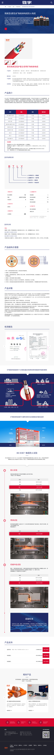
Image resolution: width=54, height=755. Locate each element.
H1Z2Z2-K (28, 750)
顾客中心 (20, 745)
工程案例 (30, 745)
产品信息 (9, 6)
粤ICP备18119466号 (30, 749)
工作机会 (45, 745)
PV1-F (20, 750)
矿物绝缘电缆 (18, 6)
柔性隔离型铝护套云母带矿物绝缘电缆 (28, 6)
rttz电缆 (32, 750)
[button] (4, 346)
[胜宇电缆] (6, 747)
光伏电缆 (16, 750)
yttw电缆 (23, 750)
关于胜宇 (25, 745)
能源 (13, 6)
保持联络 (12, 746)
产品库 (11, 745)
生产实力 (16, 745)
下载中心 (35, 745)
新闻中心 (40, 745)
